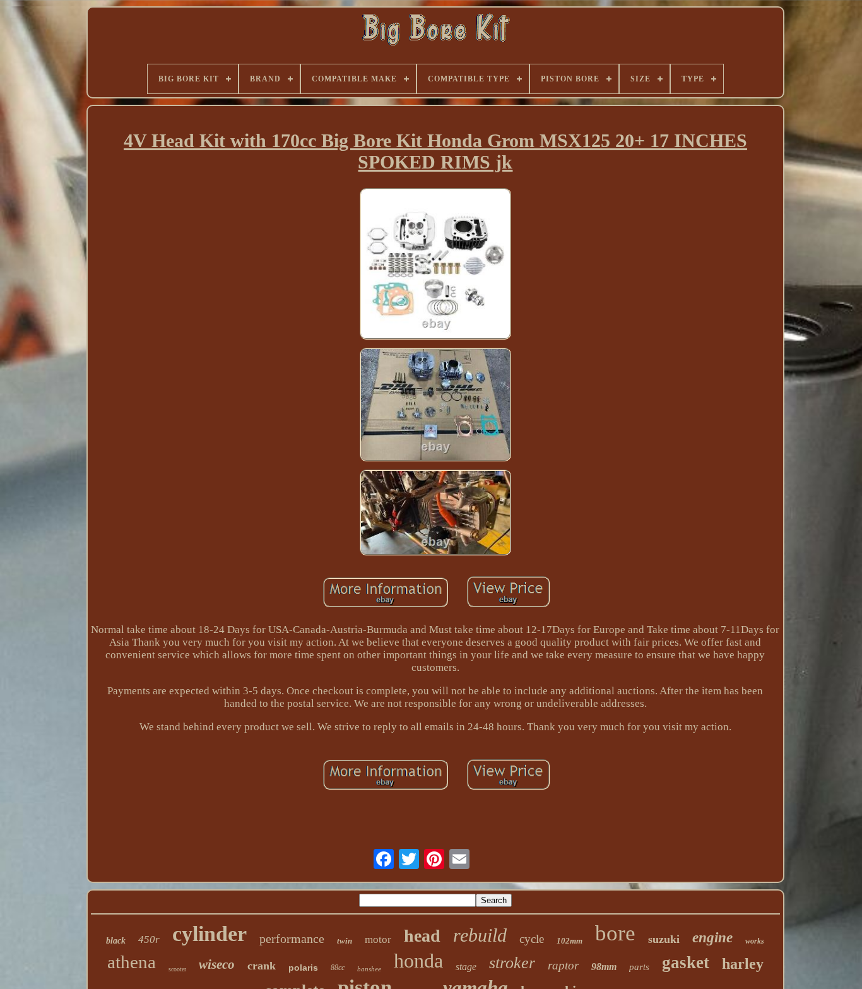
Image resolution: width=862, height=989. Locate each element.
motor (378, 939)
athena (131, 962)
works (754, 941)
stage (466, 966)
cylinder (209, 933)
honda (418, 960)
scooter (177, 969)
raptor (563, 965)
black (116, 940)
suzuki (664, 939)
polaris (303, 967)
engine (712, 937)
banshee (369, 969)
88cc (338, 967)
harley (743, 964)
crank (261, 965)
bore (615, 933)
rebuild (480, 935)
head (422, 935)
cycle (531, 938)
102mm (569, 940)
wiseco (217, 964)
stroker (512, 963)
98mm (604, 966)
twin (344, 940)
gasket (685, 962)
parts (639, 967)
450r (149, 939)
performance (291, 938)
